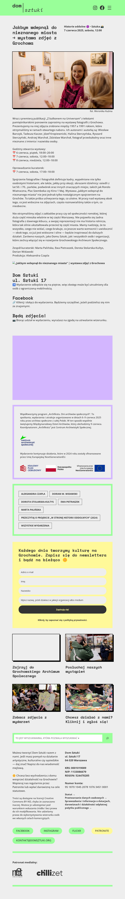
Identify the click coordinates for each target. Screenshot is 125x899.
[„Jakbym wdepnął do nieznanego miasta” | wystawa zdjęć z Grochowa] (58, 263)
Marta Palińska (31, 509)
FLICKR (76, 830)
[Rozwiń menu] (109, 8)
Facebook (22, 298)
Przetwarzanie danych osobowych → (86, 797)
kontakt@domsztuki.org (33, 840)
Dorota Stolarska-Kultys (37, 501)
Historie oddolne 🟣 (76, 26)
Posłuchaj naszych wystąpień (84, 669)
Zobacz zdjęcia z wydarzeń (29, 719)
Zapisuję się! (62, 609)
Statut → (70, 794)
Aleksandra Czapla (33, 493)
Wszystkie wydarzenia (35, 525)
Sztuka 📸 (97, 26)
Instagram (51, 830)
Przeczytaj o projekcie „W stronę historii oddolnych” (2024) (59, 517)
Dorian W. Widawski (64, 493)
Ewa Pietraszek (70, 501)
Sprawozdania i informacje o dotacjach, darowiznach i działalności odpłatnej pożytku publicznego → (87, 804)
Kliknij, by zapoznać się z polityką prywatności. (62, 620)
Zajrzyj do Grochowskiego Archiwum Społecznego (35, 672)
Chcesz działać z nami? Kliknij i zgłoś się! (89, 719)
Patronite (102, 830)
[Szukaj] (107, 738)
